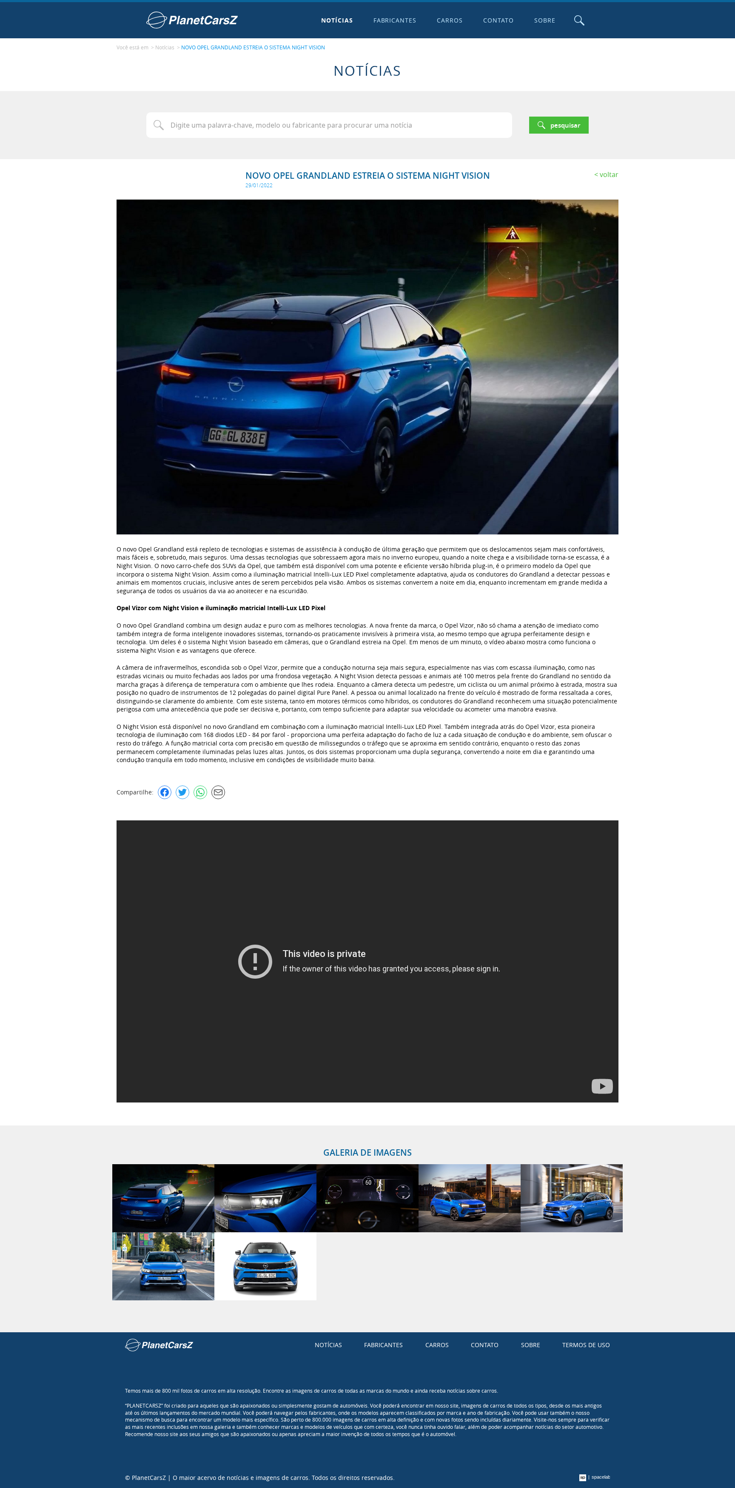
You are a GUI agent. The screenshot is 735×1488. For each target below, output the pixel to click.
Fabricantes (395, 20)
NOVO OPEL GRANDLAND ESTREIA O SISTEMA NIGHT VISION (253, 47)
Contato (498, 20)
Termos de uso (586, 1345)
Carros (450, 20)
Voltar (609, 174)
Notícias (337, 20)
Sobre (545, 20)
